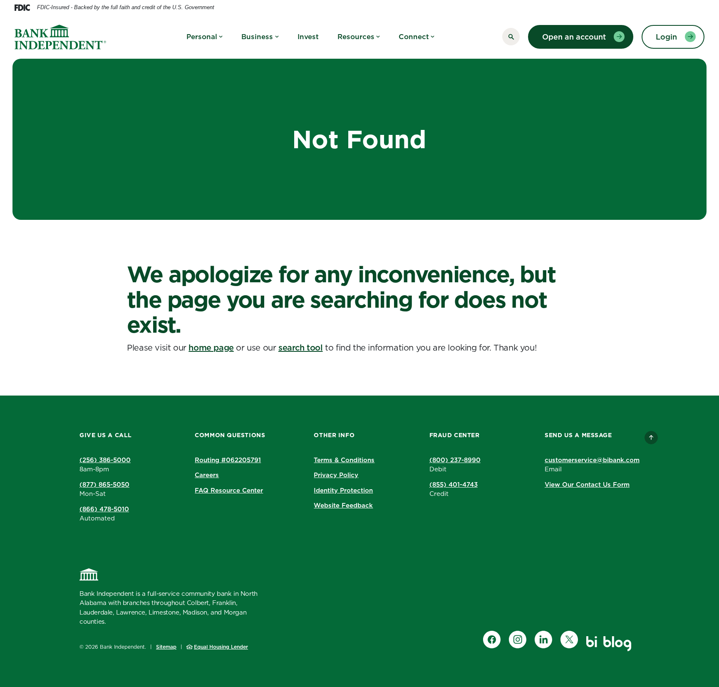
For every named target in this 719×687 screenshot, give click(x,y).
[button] (230, 460)
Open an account (574, 37)
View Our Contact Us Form (587, 484)
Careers (207, 474)
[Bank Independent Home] (89, 574)
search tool (300, 347)
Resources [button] (355, 37)
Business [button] (257, 37)
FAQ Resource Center (229, 490)
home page (210, 347)
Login (666, 37)
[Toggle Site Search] (511, 36)
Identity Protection (343, 490)
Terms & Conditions (344, 460)
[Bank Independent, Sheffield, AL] (60, 37)
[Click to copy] (266, 459)
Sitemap (166, 646)
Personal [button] (201, 37)
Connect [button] (414, 37)
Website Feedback (343, 505)
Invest (308, 37)
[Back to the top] (651, 437)
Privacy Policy (336, 474)
